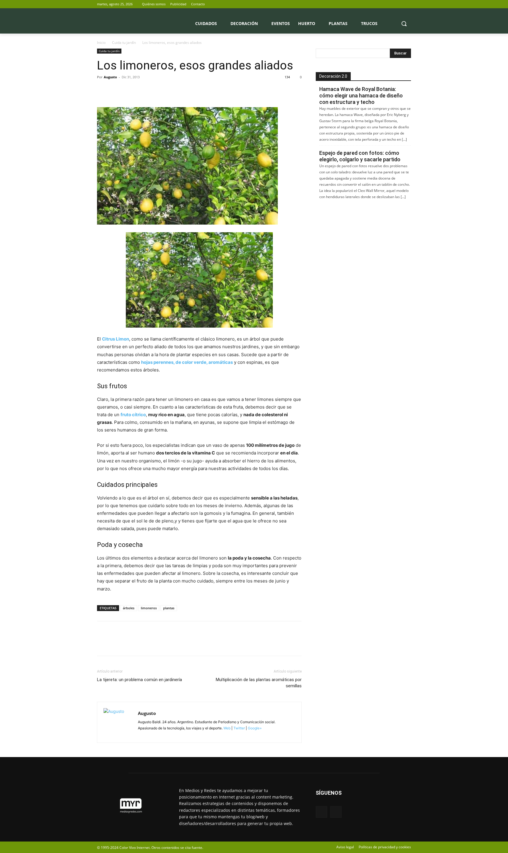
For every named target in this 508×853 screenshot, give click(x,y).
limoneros (149, 608)
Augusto (110, 77)
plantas (168, 608)
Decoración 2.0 (333, 76)
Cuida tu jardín (124, 42)
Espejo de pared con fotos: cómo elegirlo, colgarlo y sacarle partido (359, 156)
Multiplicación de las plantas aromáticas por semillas (259, 682)
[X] (407, 4)
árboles (128, 608)
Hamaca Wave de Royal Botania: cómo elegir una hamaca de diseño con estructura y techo (361, 95)
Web (226, 728)
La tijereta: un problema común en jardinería (139, 679)
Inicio (101, 42)
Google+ (254, 728)
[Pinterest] (130, 90)
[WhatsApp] (143, 90)
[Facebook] (399, 4)
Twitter (239, 728)
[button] (404, 23)
